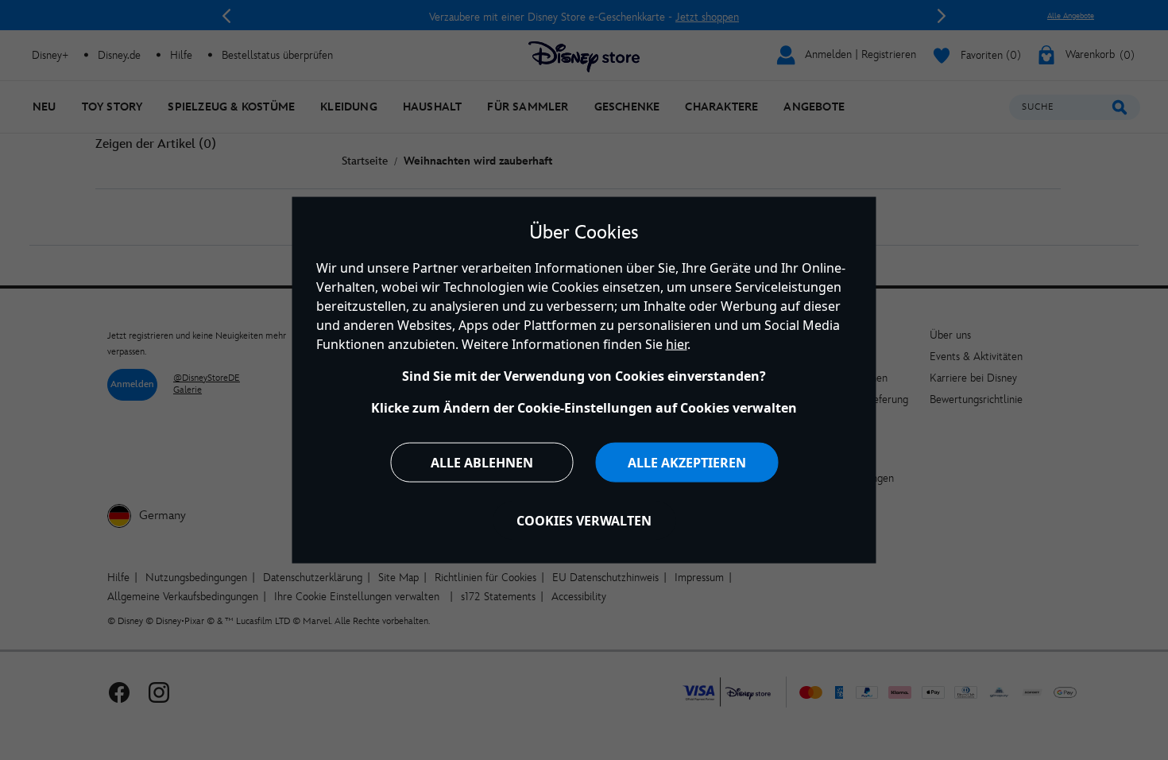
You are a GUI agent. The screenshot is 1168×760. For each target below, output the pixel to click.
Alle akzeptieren (687, 462)
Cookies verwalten (584, 520)
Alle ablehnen (482, 462)
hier (676, 343)
